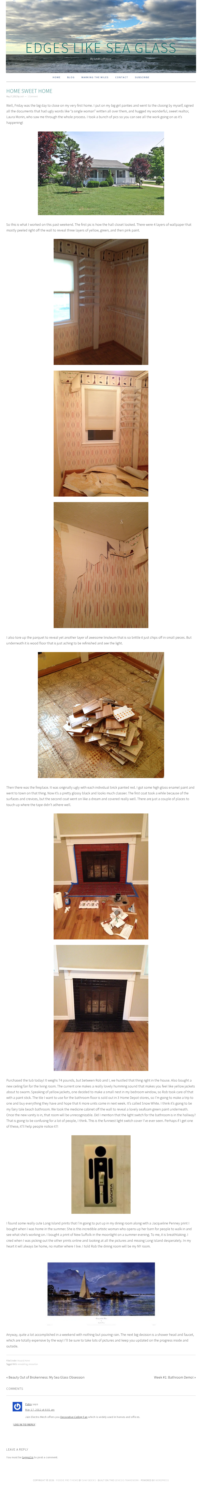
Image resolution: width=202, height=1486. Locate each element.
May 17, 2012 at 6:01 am (40, 1409)
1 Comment (33, 96)
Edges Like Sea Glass (101, 47)
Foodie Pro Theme (67, 1480)
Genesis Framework (127, 1480)
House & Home (23, 1360)
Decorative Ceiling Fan (74, 1417)
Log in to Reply (24, 1424)
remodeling (23, 1364)
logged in (28, 1457)
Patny (28, 1404)
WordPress (162, 1480)
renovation (33, 1364)
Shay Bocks (89, 1480)
